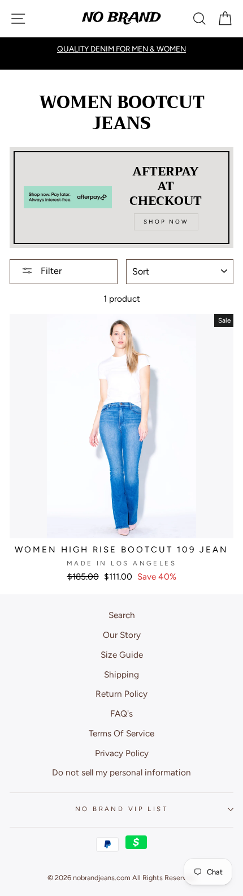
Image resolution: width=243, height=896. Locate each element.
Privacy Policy (122, 753)
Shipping (121, 674)
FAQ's (121, 713)
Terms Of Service (121, 733)
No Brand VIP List (121, 809)
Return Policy (121, 693)
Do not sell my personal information (121, 772)
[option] (121, 48)
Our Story (122, 634)
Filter (50, 270)
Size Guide (122, 654)
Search (122, 615)
